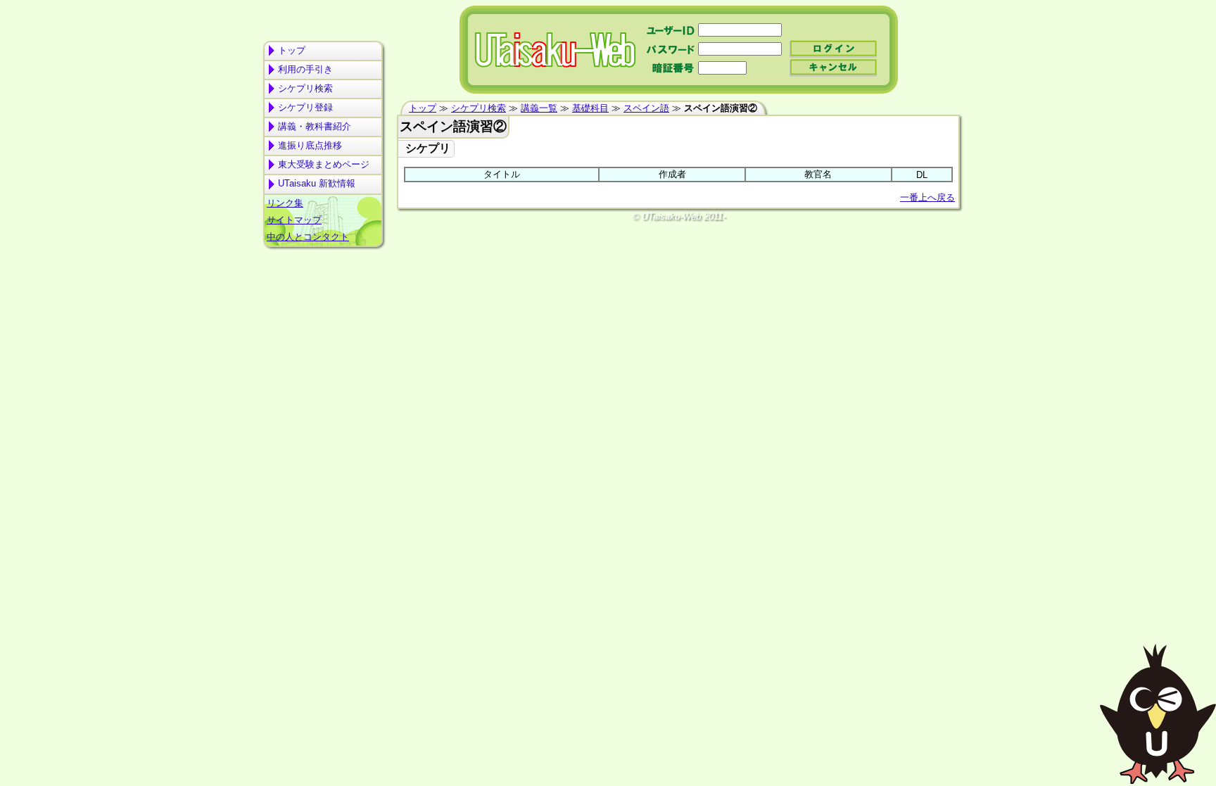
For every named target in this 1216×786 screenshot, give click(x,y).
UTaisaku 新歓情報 (316, 183)
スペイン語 (646, 108)
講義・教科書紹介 (314, 126)
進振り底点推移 (310, 145)
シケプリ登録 (305, 107)
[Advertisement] (323, 307)
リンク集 (285, 203)
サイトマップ (294, 220)
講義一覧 (539, 108)
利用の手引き (305, 69)
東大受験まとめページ (323, 164)
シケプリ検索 (305, 88)
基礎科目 (590, 108)
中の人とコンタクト (308, 237)
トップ (291, 50)
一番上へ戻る (927, 197)
